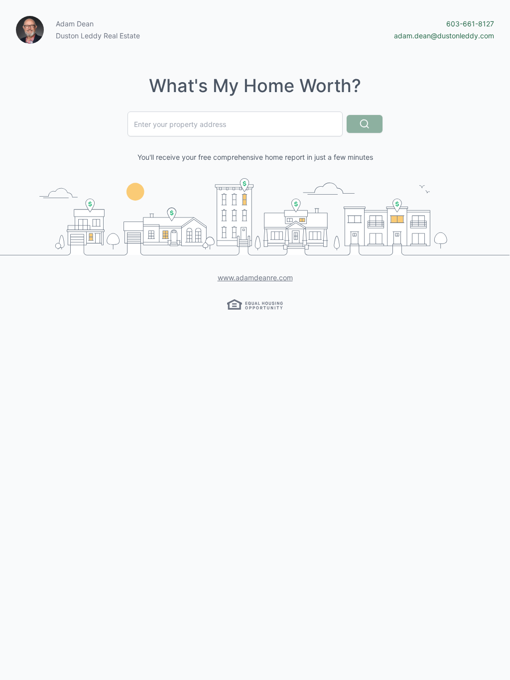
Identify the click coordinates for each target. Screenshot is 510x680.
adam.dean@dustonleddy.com (444, 35)
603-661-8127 (470, 23)
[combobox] (235, 124)
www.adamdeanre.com (255, 277)
